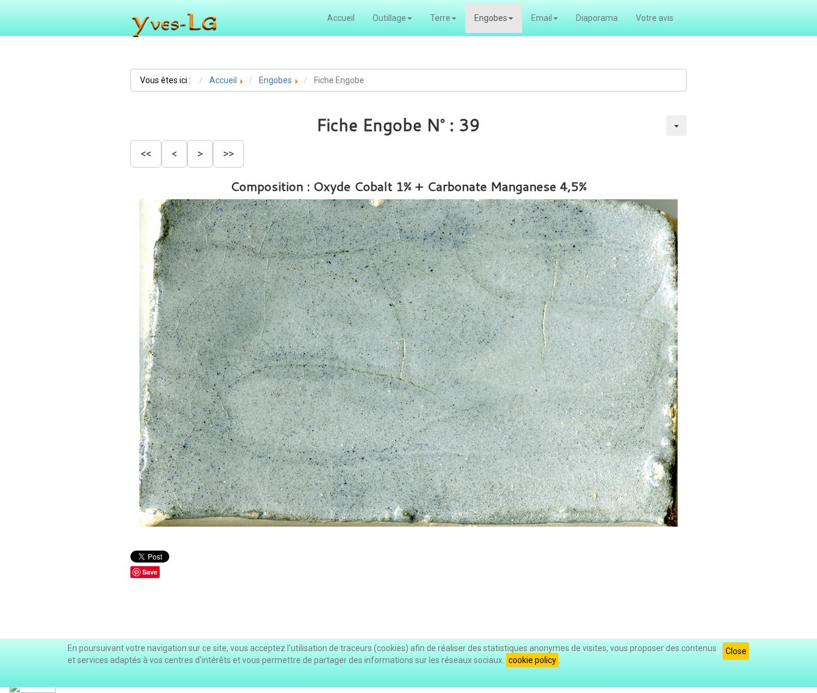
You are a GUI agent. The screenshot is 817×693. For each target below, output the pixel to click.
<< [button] (146, 153)
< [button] (174, 153)
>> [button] (228, 153)
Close (735, 651)
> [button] (200, 153)
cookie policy (532, 660)
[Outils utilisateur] (676, 126)
